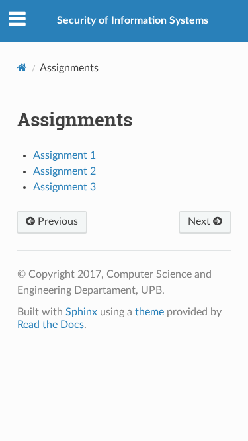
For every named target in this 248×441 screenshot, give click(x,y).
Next (200, 221)
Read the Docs (50, 324)
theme (149, 312)
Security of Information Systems (132, 20)
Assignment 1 (64, 155)
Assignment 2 (64, 171)
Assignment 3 (64, 187)
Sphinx (81, 312)
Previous (56, 221)
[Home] (22, 67)
